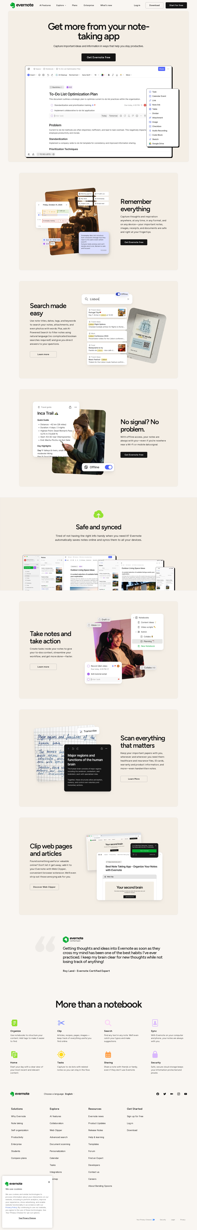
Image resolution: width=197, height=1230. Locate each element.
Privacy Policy (11, 1207)
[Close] (49, 1182)
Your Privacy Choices (27, 1218)
